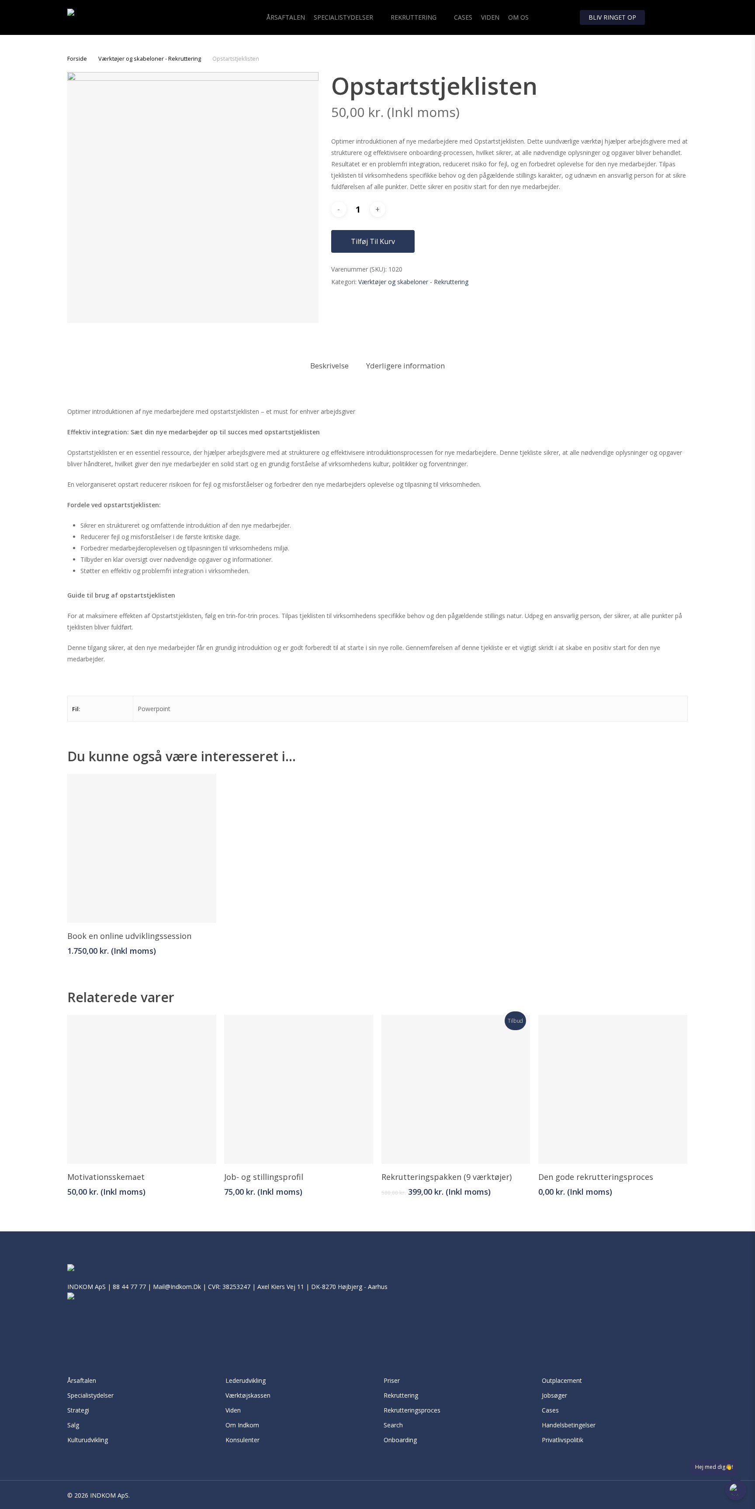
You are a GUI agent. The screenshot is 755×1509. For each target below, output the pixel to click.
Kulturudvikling (87, 1440)
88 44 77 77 (129, 1286)
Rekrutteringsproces (412, 1410)
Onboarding (400, 1440)
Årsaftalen (81, 1380)
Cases (550, 1410)
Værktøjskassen (247, 1395)
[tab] (329, 366)
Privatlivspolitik (563, 1440)
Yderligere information (405, 366)
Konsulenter (242, 1440)
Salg (73, 1425)
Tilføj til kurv (373, 241)
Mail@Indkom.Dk (177, 1286)
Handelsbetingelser (569, 1425)
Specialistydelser (90, 1395)
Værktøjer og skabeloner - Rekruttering (149, 58)
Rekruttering (401, 1395)
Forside (77, 58)
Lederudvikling (245, 1380)
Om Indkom (242, 1425)
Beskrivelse (329, 366)
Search (393, 1425)
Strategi (78, 1410)
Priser (392, 1380)
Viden (233, 1410)
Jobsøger (554, 1395)
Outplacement (562, 1380)
